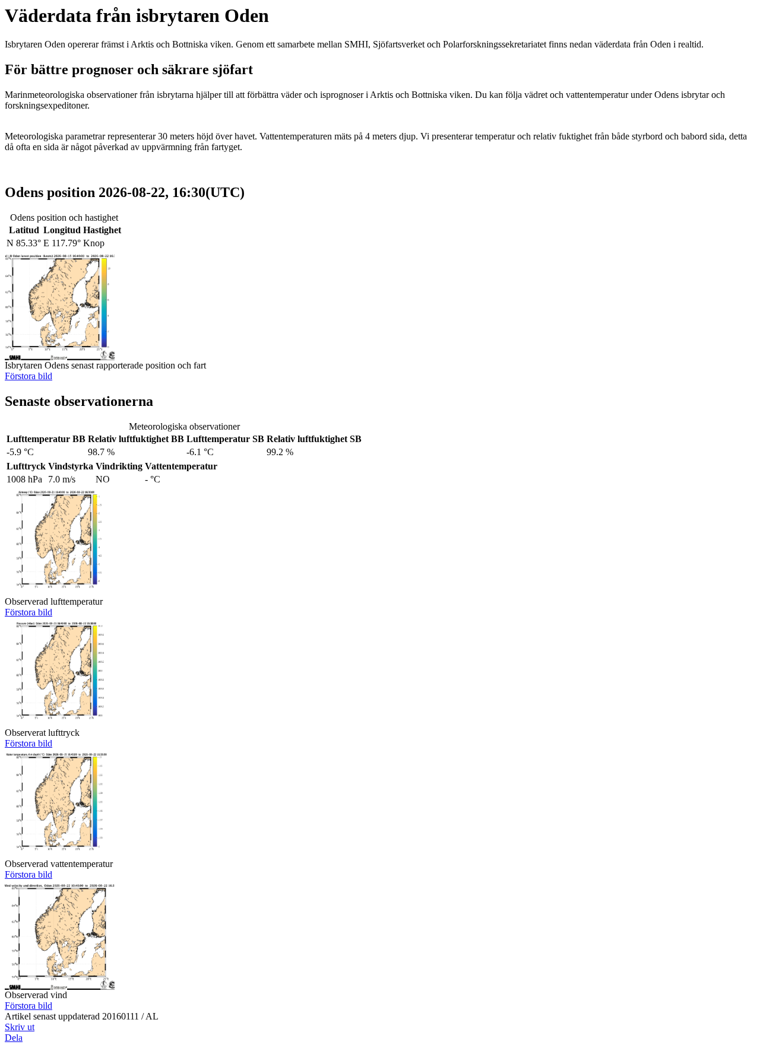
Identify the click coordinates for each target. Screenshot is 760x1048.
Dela (14, 1038)
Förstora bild (28, 376)
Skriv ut (19, 1027)
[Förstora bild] (60, 357)
